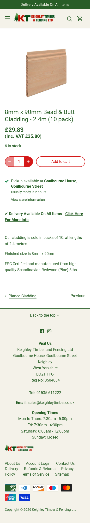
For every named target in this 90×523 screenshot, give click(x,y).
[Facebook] (42, 331)
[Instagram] (49, 331)
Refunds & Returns (39, 468)
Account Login (38, 463)
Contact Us (65, 463)
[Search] (69, 18)
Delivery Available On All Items (45, 4)
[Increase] (28, 162)
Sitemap (62, 474)
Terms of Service (35, 474)
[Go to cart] (80, 18)
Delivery (11, 468)
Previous (78, 295)
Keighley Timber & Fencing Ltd (54, 510)
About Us (12, 463)
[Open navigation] (7, 18)
